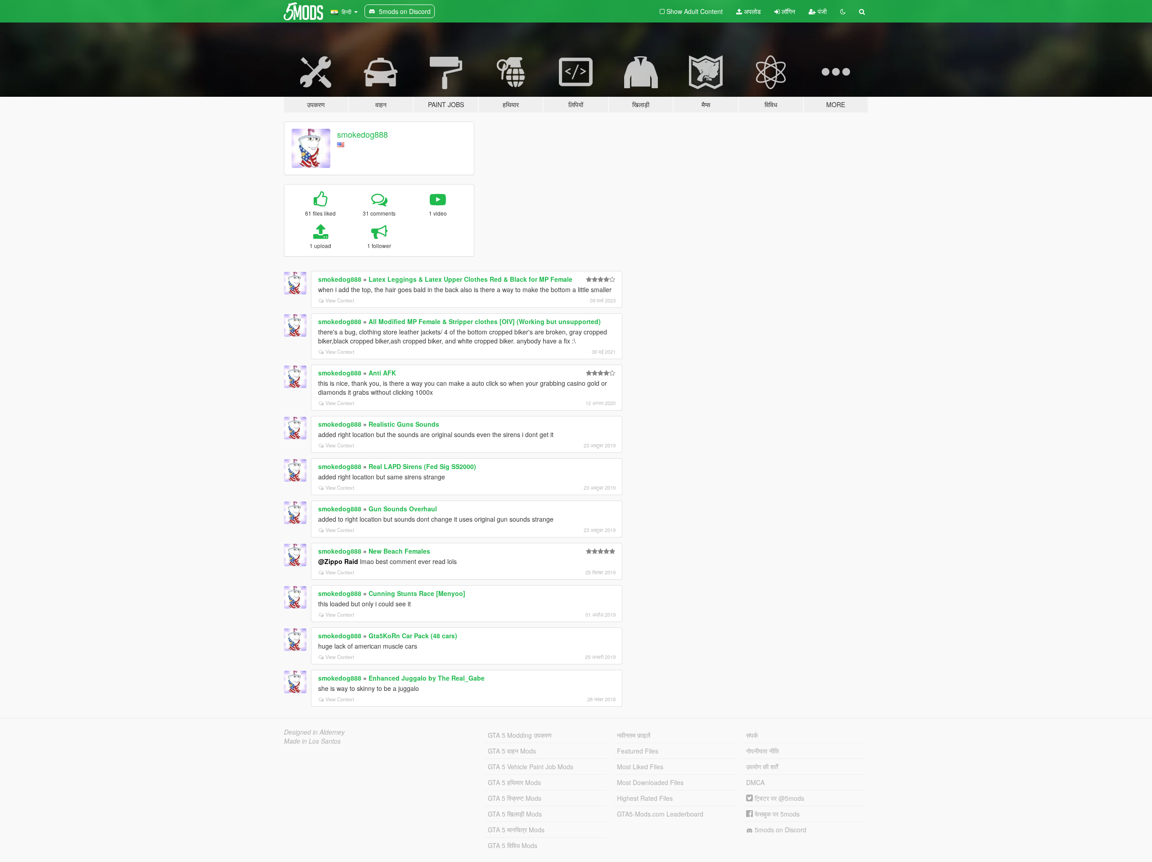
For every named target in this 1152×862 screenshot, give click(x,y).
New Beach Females (399, 550)
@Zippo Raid (338, 561)
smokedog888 (362, 134)
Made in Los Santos (312, 740)
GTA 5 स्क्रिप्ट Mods (514, 798)
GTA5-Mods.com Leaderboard (660, 813)
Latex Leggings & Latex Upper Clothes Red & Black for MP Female (470, 279)
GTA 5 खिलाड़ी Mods (515, 813)
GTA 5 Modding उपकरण (520, 735)
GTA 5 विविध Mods (512, 845)
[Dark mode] (842, 11)
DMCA (755, 782)
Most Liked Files (640, 766)
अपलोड (751, 11)
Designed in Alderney (314, 731)
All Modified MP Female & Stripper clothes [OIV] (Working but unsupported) (485, 321)
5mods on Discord (779, 829)
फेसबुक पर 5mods (776, 813)
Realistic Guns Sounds (404, 424)
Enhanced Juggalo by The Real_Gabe (427, 677)
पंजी (821, 11)
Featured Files (637, 750)
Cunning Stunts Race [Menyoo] (417, 593)
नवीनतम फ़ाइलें (633, 735)
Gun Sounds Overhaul (403, 508)
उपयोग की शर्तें (762, 766)
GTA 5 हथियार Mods (514, 782)
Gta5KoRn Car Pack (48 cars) (413, 635)
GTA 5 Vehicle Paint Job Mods (530, 766)
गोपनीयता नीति (762, 750)
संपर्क (752, 735)
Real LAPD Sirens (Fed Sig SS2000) (422, 466)
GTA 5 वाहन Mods (512, 750)
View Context (339, 300)
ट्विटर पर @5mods (778, 798)
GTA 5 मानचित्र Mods (516, 829)
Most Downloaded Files (650, 782)
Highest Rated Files (645, 798)
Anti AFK (382, 372)
